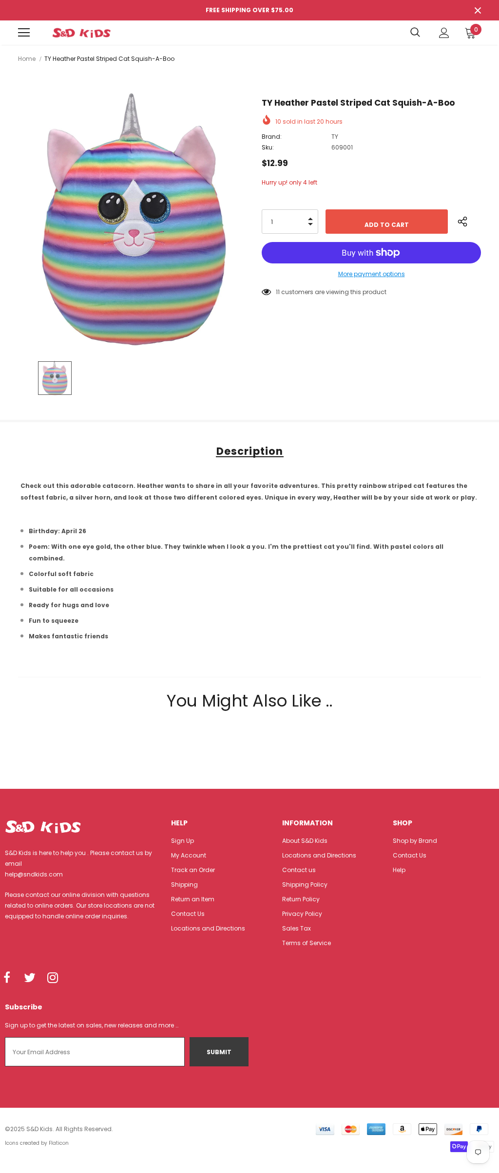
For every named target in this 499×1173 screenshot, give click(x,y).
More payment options (371, 274)
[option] (134, 219)
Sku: (268, 147)
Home (27, 59)
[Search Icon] (415, 32)
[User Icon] (444, 33)
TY (334, 136)
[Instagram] (52, 978)
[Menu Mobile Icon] (24, 32)
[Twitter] (29, 978)
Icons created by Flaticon (37, 1143)
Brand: (272, 136)
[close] (477, 10)
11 (278, 292)
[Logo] (81, 32)
